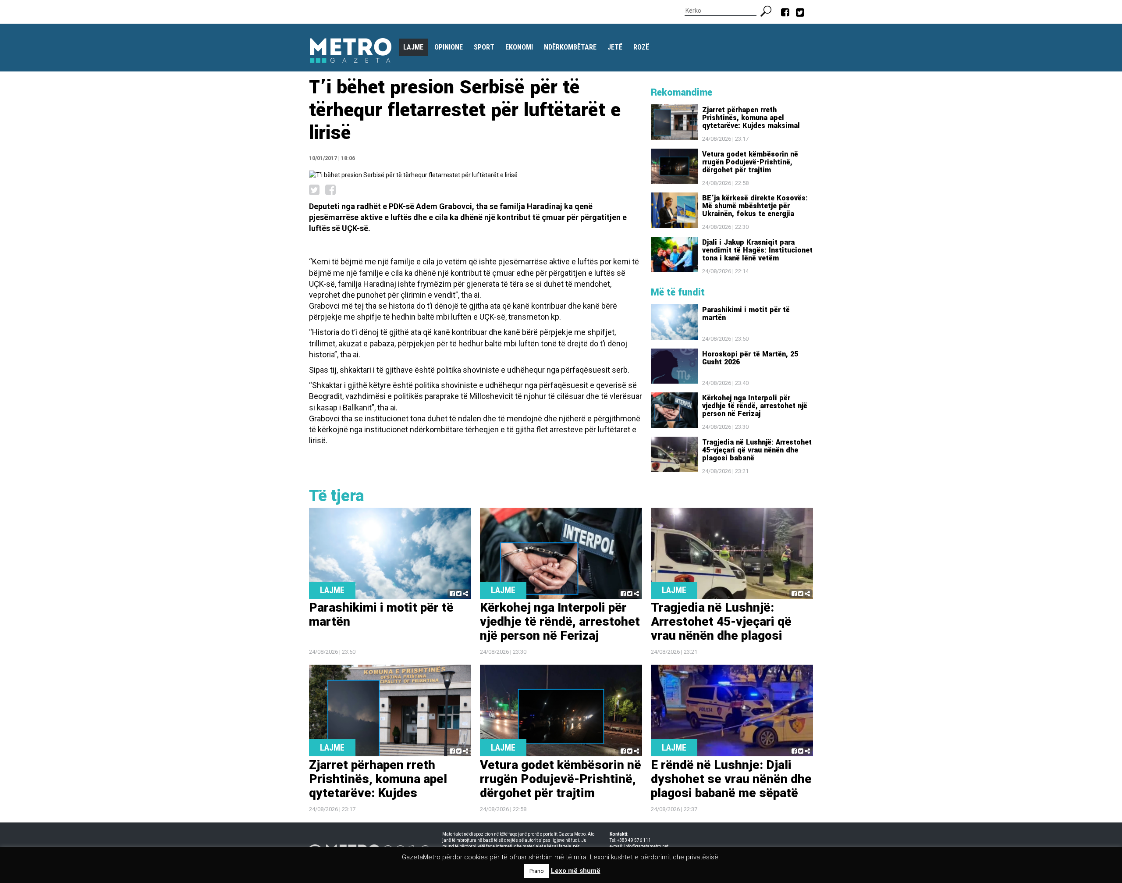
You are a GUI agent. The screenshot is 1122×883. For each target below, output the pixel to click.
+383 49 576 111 (634, 840)
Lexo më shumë (575, 871)
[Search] (769, 10)
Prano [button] (536, 871)
